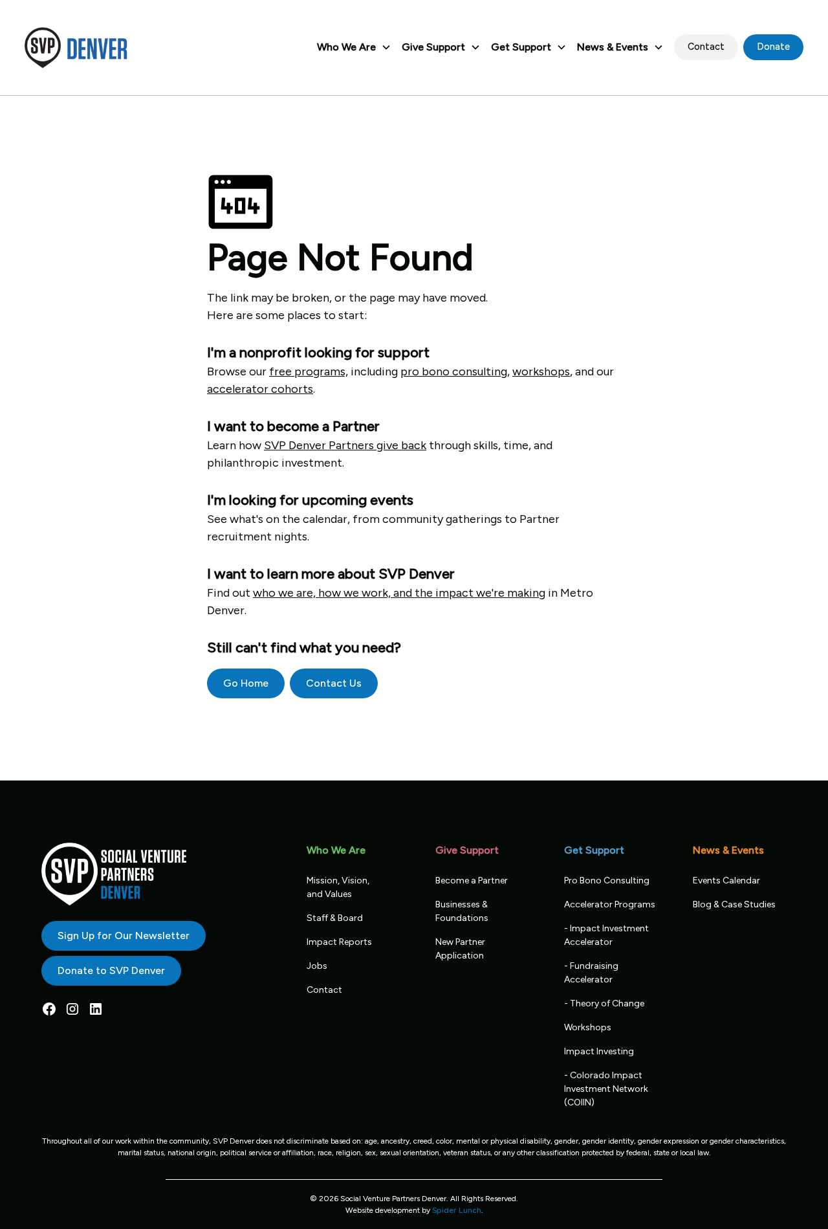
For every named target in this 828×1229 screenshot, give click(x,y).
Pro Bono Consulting (606, 880)
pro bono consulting (453, 371)
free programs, (308, 371)
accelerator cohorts (260, 389)
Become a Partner (471, 880)
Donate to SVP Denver (111, 970)
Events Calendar (726, 880)
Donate (773, 46)
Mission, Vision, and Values (338, 887)
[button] (354, 47)
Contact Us (334, 683)
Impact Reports (339, 941)
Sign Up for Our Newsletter (124, 935)
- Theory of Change (604, 1003)
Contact (706, 46)
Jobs (317, 965)
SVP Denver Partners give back (345, 445)
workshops (541, 371)
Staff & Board (335, 918)
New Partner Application (460, 948)
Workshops (587, 1027)
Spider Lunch (456, 1210)
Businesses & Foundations (461, 911)
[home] (76, 47)
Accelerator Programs (609, 904)
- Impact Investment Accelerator (606, 935)
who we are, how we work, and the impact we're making (399, 593)
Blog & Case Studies (734, 904)
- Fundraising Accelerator (591, 972)
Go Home (245, 683)
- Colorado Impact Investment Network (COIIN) (606, 1089)
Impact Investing (599, 1051)
